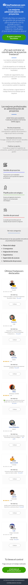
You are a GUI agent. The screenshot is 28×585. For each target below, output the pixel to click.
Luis (14, 531)
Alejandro (14, 288)
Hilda (14, 392)
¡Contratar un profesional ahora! (14, 570)
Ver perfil (19, 298)
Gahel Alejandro (14, 427)
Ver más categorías (14, 231)
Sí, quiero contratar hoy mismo (14, 37)
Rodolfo (14, 322)
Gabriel (14, 497)
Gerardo (14, 357)
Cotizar (15, 304)
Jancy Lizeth (14, 463)
